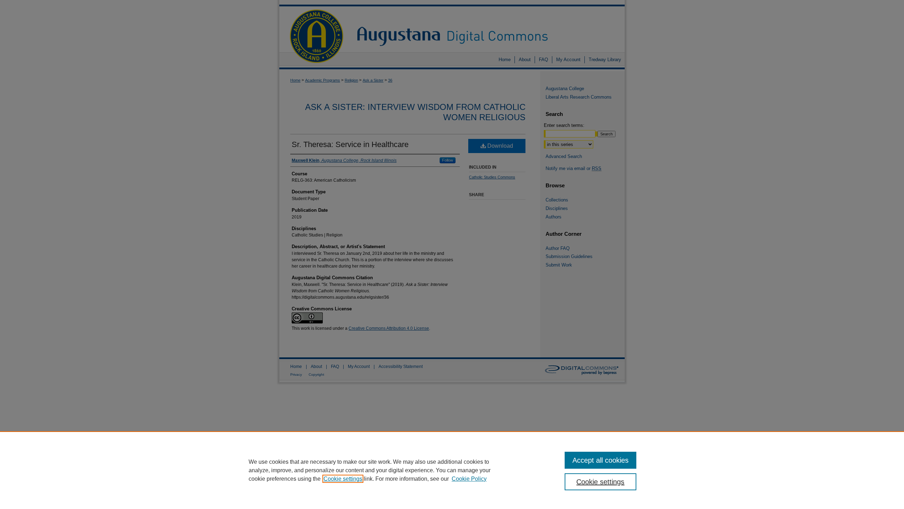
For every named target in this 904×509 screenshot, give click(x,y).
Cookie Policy (469, 479)
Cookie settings (342, 479)
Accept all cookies (600, 460)
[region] (452, 470)
